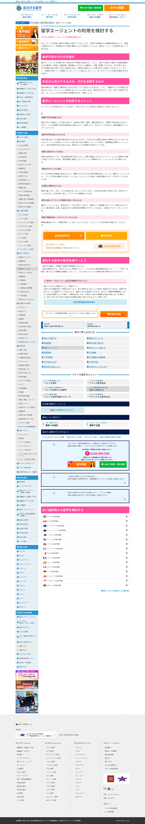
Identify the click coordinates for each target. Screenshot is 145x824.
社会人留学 (23, 119)
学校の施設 (23, 377)
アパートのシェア (25, 446)
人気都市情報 (23, 211)
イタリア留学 (50, 786)
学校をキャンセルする (98, 366)
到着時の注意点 (24, 365)
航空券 (21, 319)
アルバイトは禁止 (25, 380)
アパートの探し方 (25, 450)
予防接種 (22, 315)
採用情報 (78, 821)
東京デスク (23, 646)
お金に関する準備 (25, 326)
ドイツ (21, 598)
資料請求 (107, 235)
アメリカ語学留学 (97, 382)
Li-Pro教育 (108, 812)
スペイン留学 (50, 790)
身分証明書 (23, 388)
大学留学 (20, 793)
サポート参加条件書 (111, 768)
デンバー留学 (23, 234)
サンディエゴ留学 (25, 230)
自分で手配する (50, 338)
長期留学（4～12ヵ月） (27, 501)
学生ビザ (22, 311)
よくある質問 (23, 145)
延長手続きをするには (26, 419)
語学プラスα (23, 176)
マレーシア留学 (51, 779)
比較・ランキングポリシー (112, 794)
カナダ (21, 555)
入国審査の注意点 (25, 357)
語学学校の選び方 (25, 184)
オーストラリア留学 (52, 754)
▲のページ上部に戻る (115, 590)
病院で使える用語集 (25, 415)
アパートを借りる (25, 442)
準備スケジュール (96, 338)
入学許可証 (93, 362)
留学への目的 (52, 424)
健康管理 (22, 411)
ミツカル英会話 (110, 808)
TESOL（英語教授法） (26, 97)
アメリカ (22, 551)
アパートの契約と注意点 (27, 459)
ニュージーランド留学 (53, 758)
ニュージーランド (25, 564)
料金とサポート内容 (74, 437)
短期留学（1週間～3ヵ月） (28, 497)
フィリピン (23, 577)
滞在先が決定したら (52, 366)
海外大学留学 (23, 520)
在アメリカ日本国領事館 (27, 426)
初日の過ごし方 (24, 369)
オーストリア (23, 603)
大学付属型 (23, 161)
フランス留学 (50, 783)
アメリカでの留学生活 (99, 395)
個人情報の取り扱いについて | (40, 821)
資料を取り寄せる (96, 343)
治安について (23, 403)
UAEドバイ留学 (51, 800)
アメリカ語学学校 (25, 468)
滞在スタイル (23, 430)
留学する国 (98, 424)
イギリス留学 (50, 761)
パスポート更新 (24, 423)
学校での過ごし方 (25, 373)
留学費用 (108, 747)
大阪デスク (23, 650)
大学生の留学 (23, 533)
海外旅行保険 (23, 323)
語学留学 (22, 141)
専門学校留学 (23, 123)
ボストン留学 (23, 241)
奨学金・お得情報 (25, 662)
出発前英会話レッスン (26, 658)
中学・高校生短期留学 (24, 779)
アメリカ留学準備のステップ (57, 395)
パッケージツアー (22, 776)
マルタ (21, 573)
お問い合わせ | (26, 821)
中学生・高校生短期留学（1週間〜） (27, 515)
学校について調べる (97, 347)
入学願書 (92, 352)
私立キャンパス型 (25, 165)
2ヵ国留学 (22, 505)
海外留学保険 (109, 754)
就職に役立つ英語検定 (26, 199)
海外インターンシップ (26, 509)
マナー (21, 384)
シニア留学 (23, 541)
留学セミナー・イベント (27, 617)
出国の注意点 (23, 354)
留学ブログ (23, 667)
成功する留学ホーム (25, 724)
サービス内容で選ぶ (25, 191)
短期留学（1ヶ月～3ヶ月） (28, 89)
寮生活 (21, 438)
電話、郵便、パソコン (26, 400)
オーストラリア (24, 560)
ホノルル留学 (23, 215)
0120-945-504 (112, 246)
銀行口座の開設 (24, 396)
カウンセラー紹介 (90, 437)
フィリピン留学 (51, 772)
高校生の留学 (23, 528)
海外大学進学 (23, 110)
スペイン (22, 594)
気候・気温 (23, 350)
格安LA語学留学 (24, 195)
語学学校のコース (25, 180)
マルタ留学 (49, 768)
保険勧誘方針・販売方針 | (58, 821)
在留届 (21, 392)
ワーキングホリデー (25, 486)
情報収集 (47, 343)
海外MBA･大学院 (24, 114)
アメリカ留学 (52, 382)
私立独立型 (23, 157)
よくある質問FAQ (110, 765)
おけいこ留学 (21, 772)
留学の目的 (23, 78)
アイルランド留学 (52, 765)
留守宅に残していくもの (27, 342)
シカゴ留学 (23, 238)
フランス (22, 585)
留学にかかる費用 (25, 207)
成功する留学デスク (25, 642)
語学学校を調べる (93, 326)
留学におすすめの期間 (26, 203)
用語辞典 (47, 352)
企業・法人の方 (109, 798)
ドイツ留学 (49, 793)
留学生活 (22, 346)
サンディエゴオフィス (26, 463)
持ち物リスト (23, 338)
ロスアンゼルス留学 (25, 226)
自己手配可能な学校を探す (84, 302)
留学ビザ (108, 758)
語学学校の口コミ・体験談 (28, 472)
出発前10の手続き (25, 303)
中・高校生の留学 (25, 101)
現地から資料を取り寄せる (53, 326)
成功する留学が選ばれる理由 (110, 437)
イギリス (22, 568)
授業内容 (22, 168)
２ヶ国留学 (23, 127)
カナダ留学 (49, 751)
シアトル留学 (23, 218)
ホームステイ (23, 106)
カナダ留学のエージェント (63, 410)
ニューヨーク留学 (25, 245)
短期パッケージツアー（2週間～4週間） (26, 491)
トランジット (23, 361)
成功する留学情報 (25, 612)
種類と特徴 (23, 153)
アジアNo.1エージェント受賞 (53, 437)
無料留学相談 (114, 314)
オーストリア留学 (52, 797)
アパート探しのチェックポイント (28, 455)
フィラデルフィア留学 (26, 249)
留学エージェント (51, 347)
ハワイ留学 (49, 776)
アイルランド (79, 765)
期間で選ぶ (23, 188)
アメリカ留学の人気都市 (55, 388)
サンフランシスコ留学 (26, 222)
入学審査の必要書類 (97, 357)
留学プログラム (24, 627)
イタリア (22, 590)
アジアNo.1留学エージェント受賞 (26, 622)
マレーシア (23, 581)
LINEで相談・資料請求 (114, 464)
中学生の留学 (23, 524)
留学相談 (116, 7)
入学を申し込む (50, 362)
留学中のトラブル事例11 (27, 407)
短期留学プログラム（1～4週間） (25, 83)
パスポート (23, 307)
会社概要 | (19, 821)
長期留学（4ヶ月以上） (27, 93)
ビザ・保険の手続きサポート (28, 637)
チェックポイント (25, 149)
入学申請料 (48, 357)
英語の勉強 (23, 330)
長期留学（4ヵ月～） (24, 751)
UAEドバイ (22, 607)
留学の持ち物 (23, 334)
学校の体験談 (23, 172)
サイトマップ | (70, 821)
